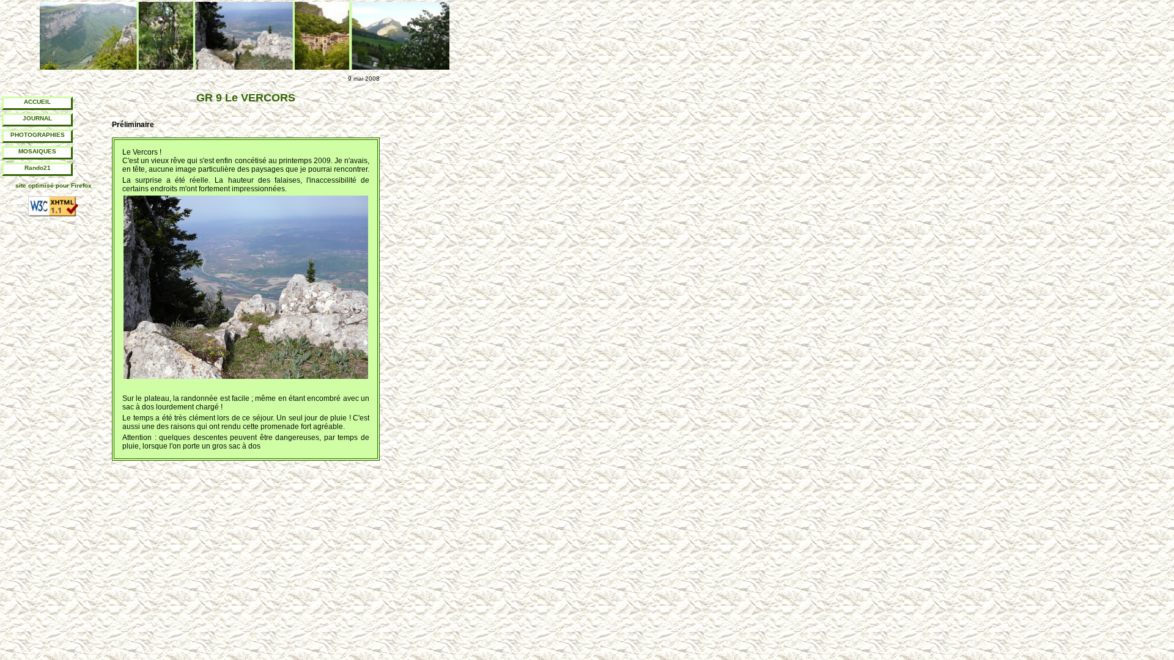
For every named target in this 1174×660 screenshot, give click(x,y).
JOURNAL (37, 118)
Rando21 (37, 167)
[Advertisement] (440, 275)
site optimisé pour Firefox (53, 185)
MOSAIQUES (37, 151)
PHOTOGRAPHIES (37, 134)
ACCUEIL (37, 101)
